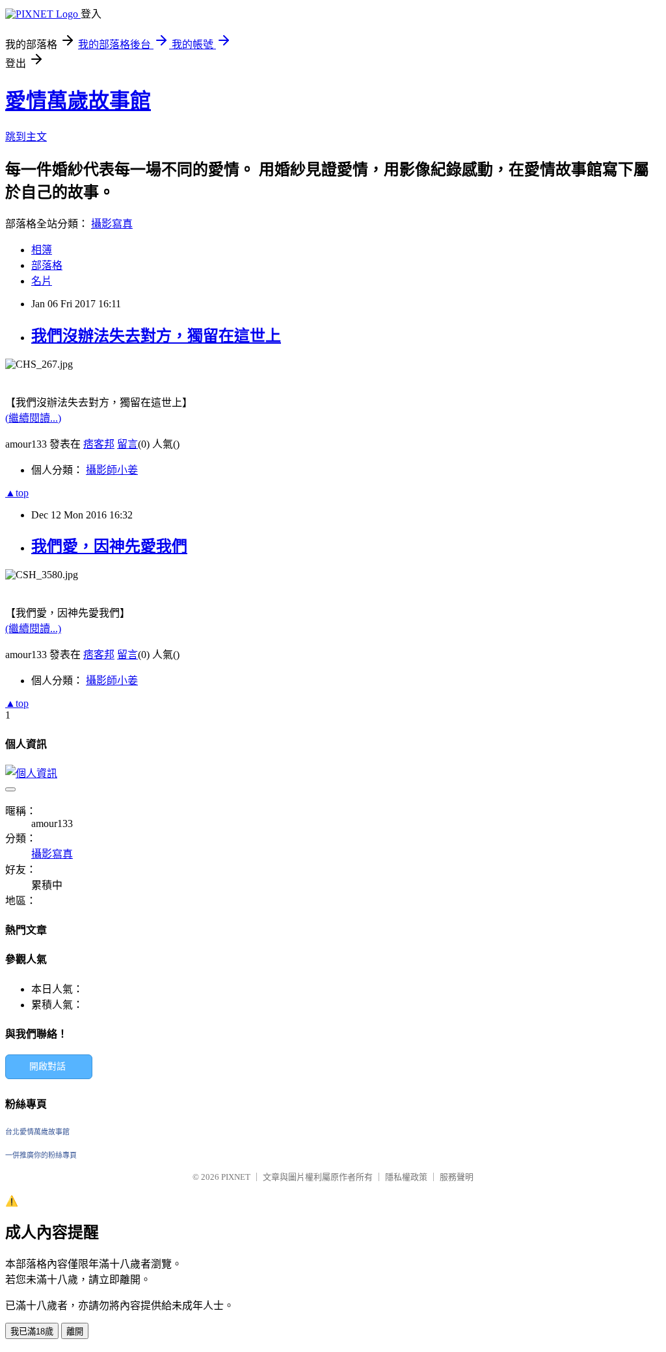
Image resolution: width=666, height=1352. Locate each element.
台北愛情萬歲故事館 (37, 1132)
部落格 (46, 265)
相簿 (41, 249)
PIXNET (235, 1177)
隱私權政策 (406, 1177)
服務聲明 (456, 1177)
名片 (41, 281)
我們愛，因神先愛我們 (109, 546)
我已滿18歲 (31, 1331)
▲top (17, 492)
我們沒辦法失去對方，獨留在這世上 (156, 335)
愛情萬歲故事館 (78, 100)
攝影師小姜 (112, 470)
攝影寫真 (112, 223)
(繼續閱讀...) (33, 418)
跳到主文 (26, 136)
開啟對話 (47, 1066)
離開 (74, 1331)
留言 (127, 444)
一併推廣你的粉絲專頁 (41, 1155)
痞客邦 (98, 444)
